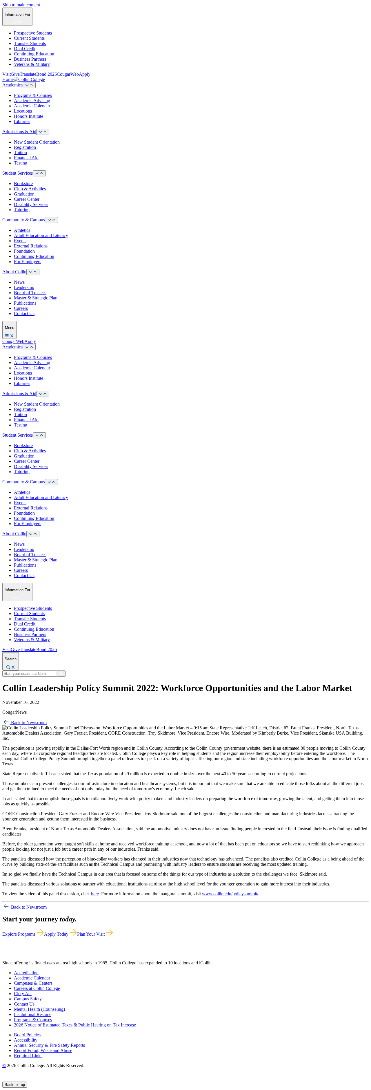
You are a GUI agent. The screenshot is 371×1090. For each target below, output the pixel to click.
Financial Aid (26, 157)
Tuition (20, 152)
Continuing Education (34, 53)
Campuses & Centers (33, 983)
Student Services (17, 173)
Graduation (24, 193)
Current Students (29, 38)
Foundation (24, 251)
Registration (25, 147)
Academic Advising (32, 100)
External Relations (31, 245)
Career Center (26, 199)
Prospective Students (33, 32)
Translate (28, 74)
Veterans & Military (32, 64)
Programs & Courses (33, 95)
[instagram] (17, 1078)
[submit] (61, 673)
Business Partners (30, 59)
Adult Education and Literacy (41, 235)
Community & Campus (23, 219)
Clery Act (23, 993)
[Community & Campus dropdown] (51, 220)
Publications (25, 303)
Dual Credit (24, 48)
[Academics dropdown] (29, 85)
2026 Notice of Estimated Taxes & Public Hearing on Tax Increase (75, 1024)
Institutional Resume (32, 1014)
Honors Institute (28, 116)
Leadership (24, 287)
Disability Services (31, 204)
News (19, 282)
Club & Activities (30, 188)
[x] (10, 1078)
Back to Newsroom (28, 722)
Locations (23, 111)
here (95, 893)
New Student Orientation (37, 142)
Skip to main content (21, 4)
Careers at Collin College (37, 988)
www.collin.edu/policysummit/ (230, 893)
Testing (20, 162)
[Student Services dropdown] (39, 173)
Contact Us (24, 313)
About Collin (14, 271)
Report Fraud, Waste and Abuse (43, 1050)
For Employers (27, 261)
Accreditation (26, 972)
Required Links (28, 1055)
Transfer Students (30, 43)
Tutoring (22, 209)
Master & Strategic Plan (35, 297)
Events (20, 240)
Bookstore (23, 183)
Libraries (22, 121)
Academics (12, 84)
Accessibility (25, 1039)
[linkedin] (31, 1078)
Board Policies (27, 1034)
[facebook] (4, 1078)
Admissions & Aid (19, 131)
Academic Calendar (32, 105)
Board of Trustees (30, 292)
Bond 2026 (46, 74)
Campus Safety (28, 998)
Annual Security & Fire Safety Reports (49, 1045)
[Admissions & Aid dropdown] (42, 132)
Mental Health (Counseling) (39, 1009)
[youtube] (24, 1078)
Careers (21, 308)
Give (15, 74)
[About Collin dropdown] (32, 272)
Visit (6, 74)
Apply (84, 74)
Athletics (22, 230)
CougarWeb (68, 74)
